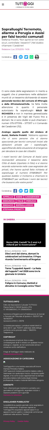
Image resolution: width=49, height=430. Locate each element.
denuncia (9, 201)
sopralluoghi (24, 205)
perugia (31, 201)
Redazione (6, 49)
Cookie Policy (23, 421)
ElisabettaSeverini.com (13, 354)
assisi (19, 197)
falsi (20, 201)
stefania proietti (13, 209)
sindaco (8, 205)
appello (8, 197)
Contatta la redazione (12, 395)
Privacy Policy (9, 421)
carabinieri (32, 197)
